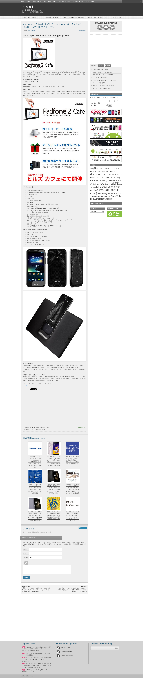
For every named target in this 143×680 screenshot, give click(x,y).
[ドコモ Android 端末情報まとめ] (106, 115)
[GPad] (27, 8)
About (28, 1)
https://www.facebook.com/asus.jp (32, 386)
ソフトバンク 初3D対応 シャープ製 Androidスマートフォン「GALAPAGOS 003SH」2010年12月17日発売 (36, 659)
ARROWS (98, 172)
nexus (94, 187)
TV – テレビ (63, 17)
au (107, 171)
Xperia (108, 199)
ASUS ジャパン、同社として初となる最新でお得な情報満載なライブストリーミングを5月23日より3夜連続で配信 (72, 460)
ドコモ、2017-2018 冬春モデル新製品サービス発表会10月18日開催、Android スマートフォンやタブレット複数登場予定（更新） (37, 665)
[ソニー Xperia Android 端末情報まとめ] (106, 146)
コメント (101, 65)
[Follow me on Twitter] (112, 30)
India (94, 184)
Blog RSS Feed (65, 647)
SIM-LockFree (97, 196)
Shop (43, 429)
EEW (108, 178)
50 (24, 664)
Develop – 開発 (92, 17)
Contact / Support (78, 1)
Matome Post (37, 1)
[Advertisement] (84, 9)
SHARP (111, 193)
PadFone (38, 429)
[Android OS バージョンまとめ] (106, 153)
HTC (115, 180)
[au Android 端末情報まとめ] (106, 122)
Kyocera (107, 184)
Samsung (102, 193)
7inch (107, 169)
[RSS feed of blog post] (100, 30)
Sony (113, 196)
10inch (115, 169)
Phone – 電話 (26, 17)
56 (24, 657)
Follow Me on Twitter (67, 655)
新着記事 (107, 65)
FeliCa (112, 178)
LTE (116, 183)
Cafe (33, 429)
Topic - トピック (31, 30)
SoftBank (107, 196)
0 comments (82, 30)
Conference (117, 171)
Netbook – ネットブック (51, 17)
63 (24, 653)
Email (24, 553)
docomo (95, 174)
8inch (111, 169)
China (111, 171)
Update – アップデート (104, 17)
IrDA (98, 184)
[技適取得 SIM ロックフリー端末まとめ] (106, 161)
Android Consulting (64, 1)
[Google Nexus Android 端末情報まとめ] (106, 138)
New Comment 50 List (50, 1)
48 (24, 670)
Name (24, 549)
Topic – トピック (116, 17)
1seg (92, 169)
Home (22, 1)
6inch (103, 169)
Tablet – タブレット (37, 17)
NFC (98, 186)
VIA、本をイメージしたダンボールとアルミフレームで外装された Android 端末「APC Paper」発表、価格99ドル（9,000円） (72, 589)
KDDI (102, 183)
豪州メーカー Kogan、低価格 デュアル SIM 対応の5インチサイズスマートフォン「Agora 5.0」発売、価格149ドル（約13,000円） (36, 589)
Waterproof (99, 199)
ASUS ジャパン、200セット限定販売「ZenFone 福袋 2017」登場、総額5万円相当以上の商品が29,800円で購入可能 (54, 515)
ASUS (29, 429)
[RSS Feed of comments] (106, 30)
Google (111, 180)
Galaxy (104, 180)
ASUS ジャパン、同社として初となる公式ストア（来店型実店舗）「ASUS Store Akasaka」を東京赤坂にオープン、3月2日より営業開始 (72, 489)
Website (25, 557)
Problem (97, 190)
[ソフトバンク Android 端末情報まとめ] (106, 130)
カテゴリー (94, 65)
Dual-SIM (101, 177)
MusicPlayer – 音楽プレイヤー (77, 17)
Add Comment (82, 527)
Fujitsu (98, 180)
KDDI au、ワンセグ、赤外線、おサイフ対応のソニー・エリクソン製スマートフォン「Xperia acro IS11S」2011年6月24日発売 (37, 648)
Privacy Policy (90, 1)
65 (24, 647)
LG (112, 184)
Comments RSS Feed (67, 651)
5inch (97, 168)
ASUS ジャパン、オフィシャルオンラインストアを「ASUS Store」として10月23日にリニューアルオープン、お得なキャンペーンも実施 (34, 462)
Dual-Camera (104, 175)
